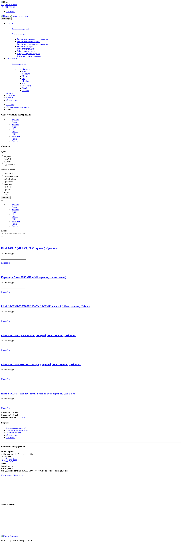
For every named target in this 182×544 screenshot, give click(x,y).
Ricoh (24, 88)
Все (23, 417)
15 (17, 417)
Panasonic (26, 86)
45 (20, 417)
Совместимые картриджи (18, 107)
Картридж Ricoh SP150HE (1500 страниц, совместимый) (33, 277)
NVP (6, 195)
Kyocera (26, 69)
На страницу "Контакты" (12, 475)
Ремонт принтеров (19, 34)
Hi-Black (7, 187)
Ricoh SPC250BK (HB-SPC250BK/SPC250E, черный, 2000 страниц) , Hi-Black (45, 306)
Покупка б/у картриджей (28, 53)
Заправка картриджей (20, 29)
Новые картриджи (19, 64)
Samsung (26, 74)
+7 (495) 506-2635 (9, 4)
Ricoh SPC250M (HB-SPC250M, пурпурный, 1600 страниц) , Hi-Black (41, 364)
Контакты (10, 11)
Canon (25, 71)
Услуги (9, 23)
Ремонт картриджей (26, 49)
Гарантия (10, 95)
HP (23, 78)
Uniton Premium (11, 176)
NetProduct (8, 184)
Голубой (7, 159)
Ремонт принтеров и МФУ (18, 430)
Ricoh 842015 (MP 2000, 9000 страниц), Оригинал (29, 248)
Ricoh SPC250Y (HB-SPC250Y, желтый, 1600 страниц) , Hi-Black (38, 393)
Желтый (7, 162)
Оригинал (8, 182)
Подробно (5, 263)
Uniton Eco (8, 174)
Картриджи (11, 58)
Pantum (25, 90)
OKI (24, 83)
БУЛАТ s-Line (10, 179)
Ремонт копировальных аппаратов (32, 39)
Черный (7, 156)
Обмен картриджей (26, 51)
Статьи (9, 98)
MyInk (6, 192)
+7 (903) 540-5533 (9, 7)
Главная (10, 105)
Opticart (7, 190)
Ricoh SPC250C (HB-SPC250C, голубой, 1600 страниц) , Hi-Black (38, 335)
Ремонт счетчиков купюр (28, 41)
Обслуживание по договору (30, 56)
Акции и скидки (13, 433)
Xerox (25, 76)
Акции (9, 93)
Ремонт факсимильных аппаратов (32, 44)
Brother (25, 81)
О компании (12, 100)
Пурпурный (9, 164)
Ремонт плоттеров (25, 46)
